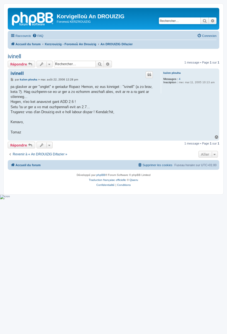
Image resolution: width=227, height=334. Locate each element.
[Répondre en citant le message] (149, 74)
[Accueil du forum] (33, 18)
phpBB (100, 174)
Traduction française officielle (107, 179)
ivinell (14, 56)
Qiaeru (134, 179)
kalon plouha (172, 72)
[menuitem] (37, 35)
